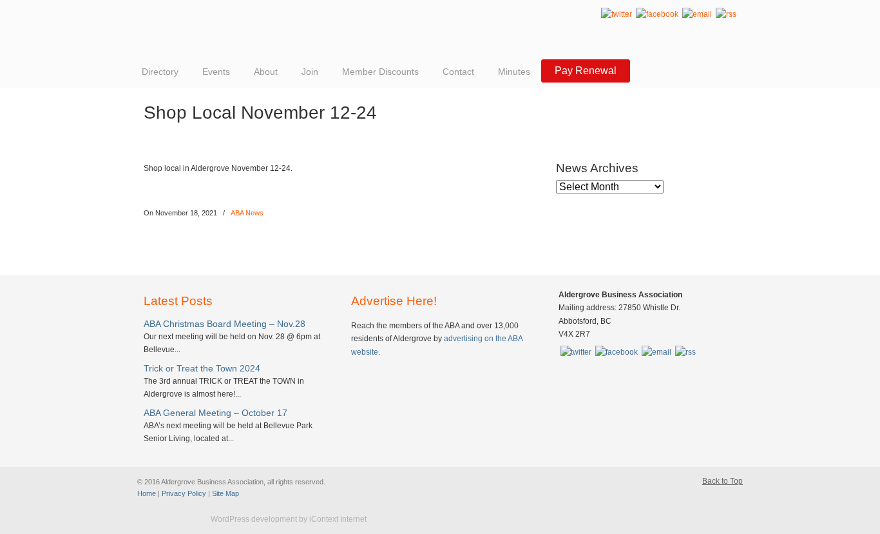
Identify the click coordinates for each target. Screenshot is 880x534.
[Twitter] (616, 14)
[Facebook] (657, 14)
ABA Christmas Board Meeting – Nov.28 (224, 324)
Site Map (225, 493)
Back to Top (722, 481)
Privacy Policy (184, 493)
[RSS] (726, 14)
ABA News (247, 213)
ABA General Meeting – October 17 (215, 413)
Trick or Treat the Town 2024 (202, 368)
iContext (168, 519)
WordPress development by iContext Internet (289, 519)
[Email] (697, 14)
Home (146, 493)
